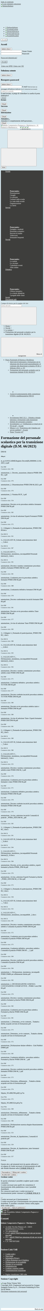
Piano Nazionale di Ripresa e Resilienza (19, 360)
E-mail (24, 87)
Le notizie (9, 330)
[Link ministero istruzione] (11, 4)
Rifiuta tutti (19, 1172)
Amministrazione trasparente (15, 1270)
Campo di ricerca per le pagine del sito (14, 303)
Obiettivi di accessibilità (13, 1264)
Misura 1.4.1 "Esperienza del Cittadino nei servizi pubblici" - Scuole (25, 429)
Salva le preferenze (18, 1208)
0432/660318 (13, 1231)
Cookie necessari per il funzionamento (15, 1199)
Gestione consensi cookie (14, 1268)
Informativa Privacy (12, 1258)
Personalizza (6, 1172)
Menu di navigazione (30, 355)
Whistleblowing (11, 1266)
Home (7, 326)
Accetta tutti (9, 1175)
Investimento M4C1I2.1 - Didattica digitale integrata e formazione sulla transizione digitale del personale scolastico (25, 420)
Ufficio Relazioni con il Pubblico (17, 1260)
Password (25, 54)
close (3, 167)
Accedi (4, 40)
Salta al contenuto (7, 2)
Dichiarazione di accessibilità (15, 1262)
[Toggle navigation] (19, 157)
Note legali (9, 1256)
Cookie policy (10, 1254)
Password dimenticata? (9, 58)
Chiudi (4, 104)
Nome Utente (27, 51)
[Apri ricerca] (25, 139)
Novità (7, 328)
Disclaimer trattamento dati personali (14, 1291)
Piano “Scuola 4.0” (17, 432)
